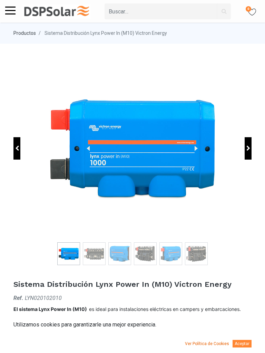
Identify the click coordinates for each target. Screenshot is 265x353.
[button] (16, 148)
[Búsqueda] (224, 11)
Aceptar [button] (242, 343)
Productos (24, 33)
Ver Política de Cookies (207, 343)
